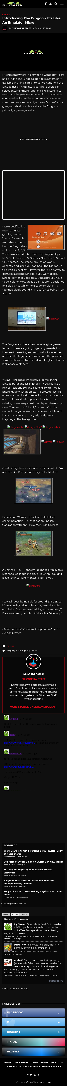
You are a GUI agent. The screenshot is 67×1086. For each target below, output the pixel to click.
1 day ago (55, 975)
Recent (15, 915)
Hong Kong (24, 650)
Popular (24, 915)
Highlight (12, 650)
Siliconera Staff (21, 28)
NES (35, 650)
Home (7, 1062)
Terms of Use (31, 1066)
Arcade (6, 14)
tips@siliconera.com (40, 1082)
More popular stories (15, 903)
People (6, 915)
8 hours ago (16, 954)
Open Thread (22, 1062)
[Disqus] (33, 751)
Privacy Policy (51, 1066)
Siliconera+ (40, 1062)
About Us (56, 1062)
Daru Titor (20, 944)
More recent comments (15, 988)
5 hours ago (16, 939)
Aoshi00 (19, 960)
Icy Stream (20, 924)
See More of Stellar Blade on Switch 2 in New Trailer (33, 861)
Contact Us (13, 1066)
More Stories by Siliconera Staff (33, 706)
